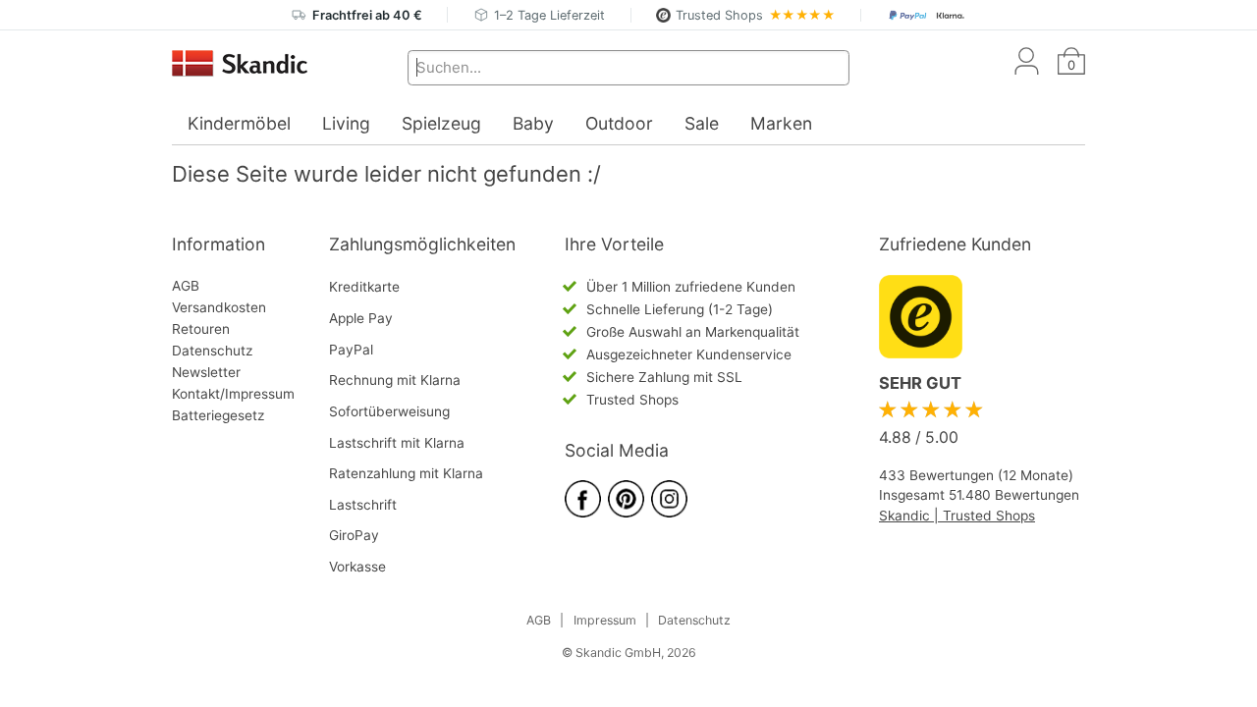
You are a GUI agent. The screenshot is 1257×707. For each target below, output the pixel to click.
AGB (185, 286)
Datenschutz (212, 350)
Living (346, 123)
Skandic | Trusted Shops (957, 515)
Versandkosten (219, 307)
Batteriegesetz (218, 415)
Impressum (605, 620)
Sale (701, 123)
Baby (533, 123)
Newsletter (206, 372)
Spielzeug (441, 123)
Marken (781, 123)
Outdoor (619, 123)
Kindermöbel (239, 123)
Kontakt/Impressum (233, 394)
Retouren (201, 329)
